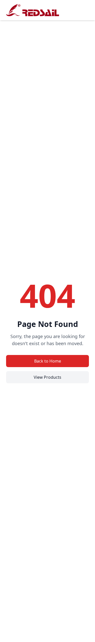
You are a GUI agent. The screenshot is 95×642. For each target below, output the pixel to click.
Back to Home (47, 361)
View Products (47, 377)
